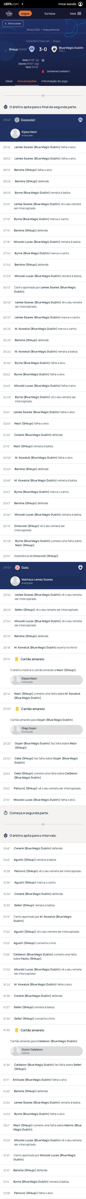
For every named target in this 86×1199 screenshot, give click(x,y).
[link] (25, 13)
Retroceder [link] (14, 23)
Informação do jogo (54, 81)
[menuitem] (29, 13)
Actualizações (27, 81)
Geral (9, 81)
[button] (74, 13)
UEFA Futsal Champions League (9, 13)
